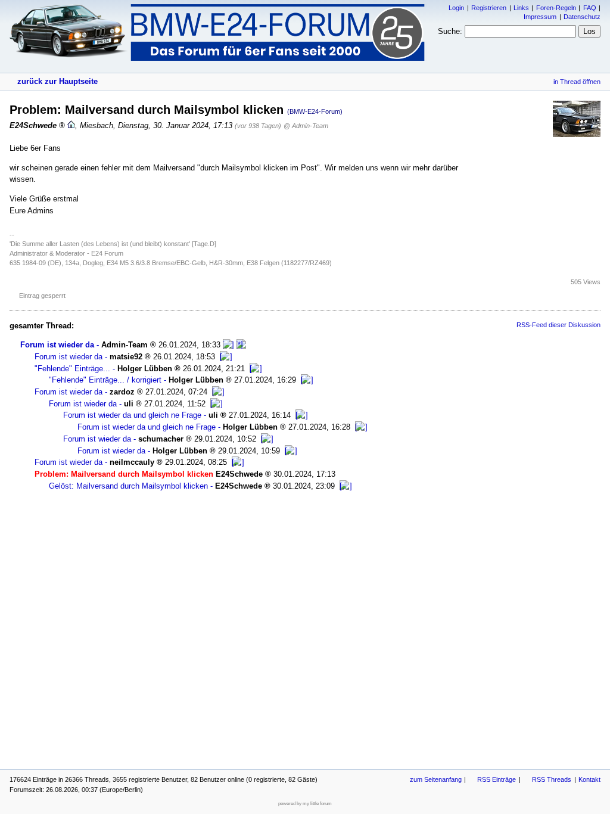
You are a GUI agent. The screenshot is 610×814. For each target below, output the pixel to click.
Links (521, 7)
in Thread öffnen (576, 81)
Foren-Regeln (556, 7)
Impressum (540, 16)
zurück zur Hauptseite (57, 81)
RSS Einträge (496, 779)
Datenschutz (582, 16)
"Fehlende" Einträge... (72, 368)
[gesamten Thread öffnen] (241, 344)
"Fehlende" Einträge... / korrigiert (105, 379)
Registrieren (488, 7)
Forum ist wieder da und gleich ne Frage (132, 415)
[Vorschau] (228, 344)
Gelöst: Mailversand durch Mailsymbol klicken (128, 485)
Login (456, 7)
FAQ (589, 7)
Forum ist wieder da (57, 344)
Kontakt (589, 779)
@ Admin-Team (306, 125)
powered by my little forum (305, 803)
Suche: (450, 31)
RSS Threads (551, 779)
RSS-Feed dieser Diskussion (558, 324)
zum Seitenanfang (436, 779)
